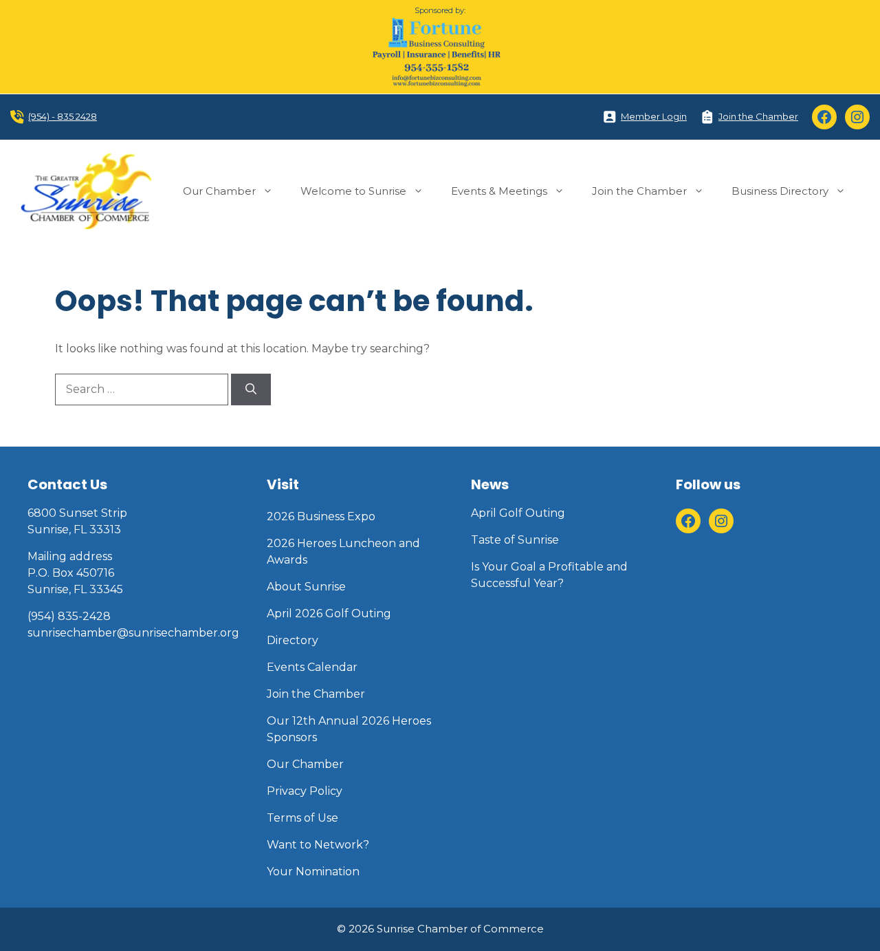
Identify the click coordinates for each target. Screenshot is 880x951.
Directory (292, 640)
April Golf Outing (518, 513)
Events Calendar (312, 667)
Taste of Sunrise (515, 539)
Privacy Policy (304, 791)
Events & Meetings (499, 190)
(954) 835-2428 (69, 616)
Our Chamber (219, 190)
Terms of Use (302, 817)
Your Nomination (313, 871)
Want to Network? (318, 844)
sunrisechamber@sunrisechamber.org (133, 632)
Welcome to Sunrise (353, 190)
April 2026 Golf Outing (329, 613)
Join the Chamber (758, 116)
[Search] (251, 389)
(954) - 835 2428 (62, 116)
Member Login (654, 116)
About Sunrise (306, 586)
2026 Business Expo (321, 516)
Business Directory (780, 190)
